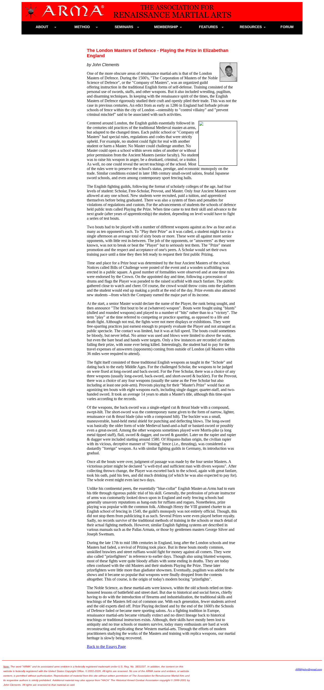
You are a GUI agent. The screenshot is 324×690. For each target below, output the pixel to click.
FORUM (289, 27)
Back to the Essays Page (106, 646)
